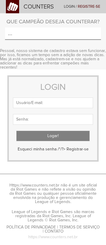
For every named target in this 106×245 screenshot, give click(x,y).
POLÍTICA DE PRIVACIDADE (31, 227)
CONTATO (54, 231)
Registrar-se (78, 149)
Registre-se (89, 7)
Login (69, 7)
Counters (39, 7)
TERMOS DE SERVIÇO (79, 227)
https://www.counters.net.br (53, 237)
